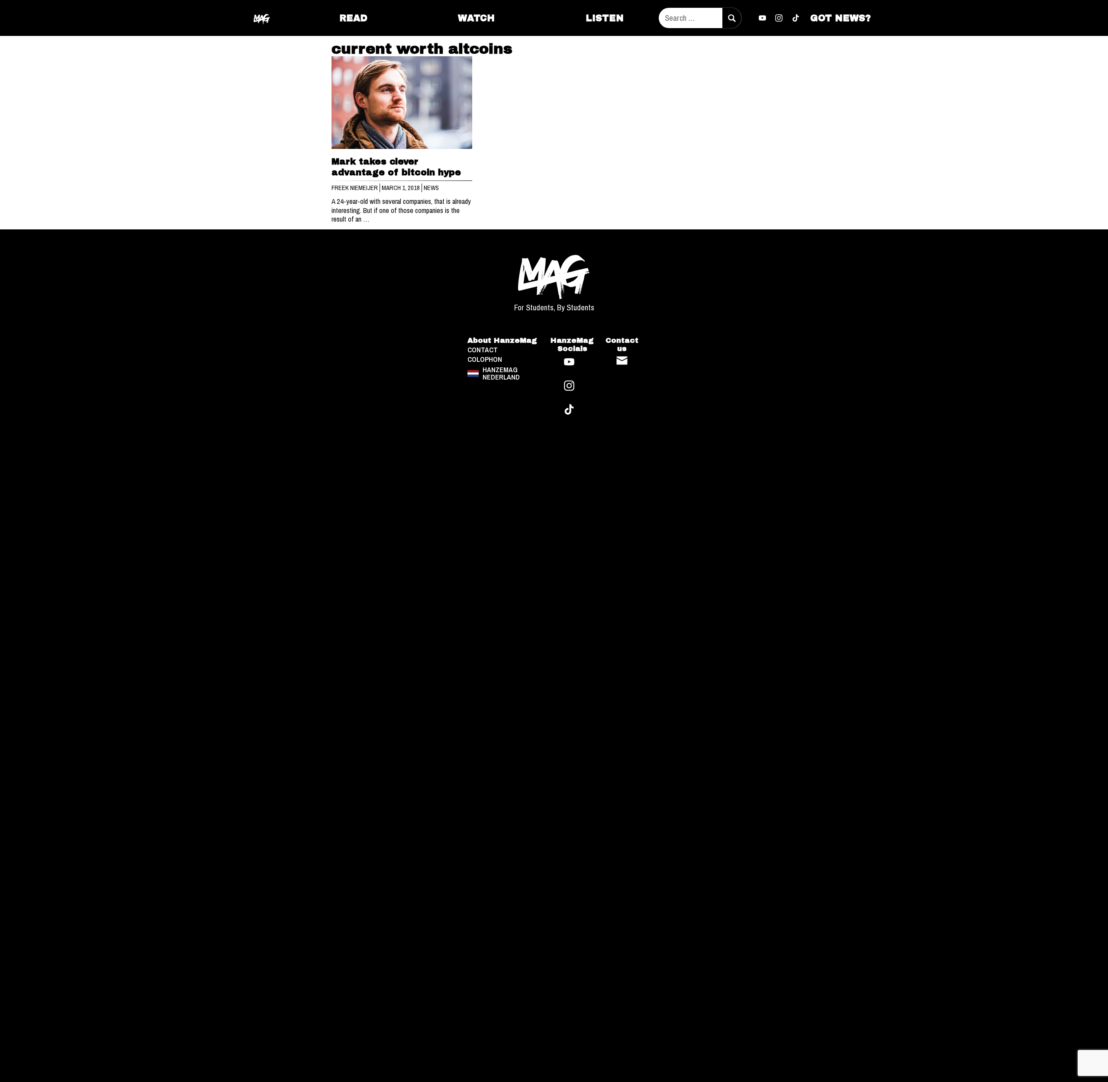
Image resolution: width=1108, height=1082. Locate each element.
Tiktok (796, 18)
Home (262, 17)
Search (731, 18)
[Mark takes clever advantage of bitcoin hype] (402, 102)
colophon (484, 359)
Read (353, 18)
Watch (476, 18)
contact (482, 350)
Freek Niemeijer (355, 188)
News (431, 188)
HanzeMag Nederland (501, 373)
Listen (605, 18)
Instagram (779, 18)
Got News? (840, 18)
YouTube (762, 18)
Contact (622, 360)
